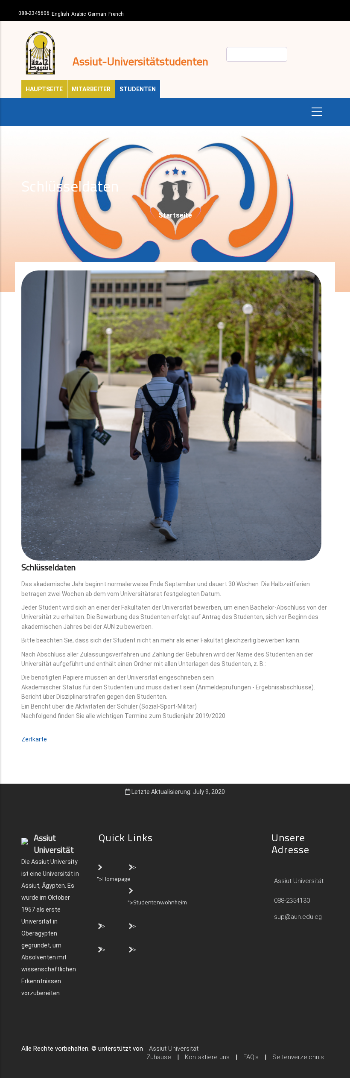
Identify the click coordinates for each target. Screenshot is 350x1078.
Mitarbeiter (91, 89)
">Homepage (114, 878)
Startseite (175, 215)
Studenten (138, 89)
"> (133, 866)
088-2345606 (34, 13)
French (116, 14)
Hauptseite (44, 89)
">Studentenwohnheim (157, 902)
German (97, 14)
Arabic (78, 14)
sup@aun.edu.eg (297, 917)
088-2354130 (292, 900)
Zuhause (158, 1057)
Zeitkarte (34, 739)
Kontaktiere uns (207, 1057)
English (60, 14)
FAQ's (251, 1057)
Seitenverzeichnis (298, 1057)
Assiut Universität (298, 881)
